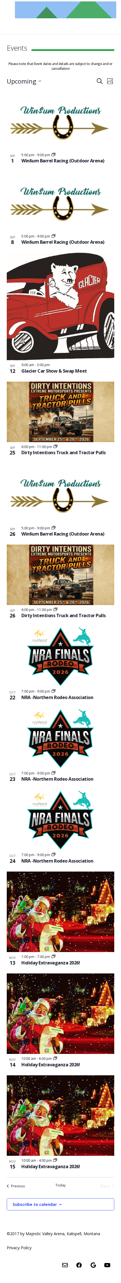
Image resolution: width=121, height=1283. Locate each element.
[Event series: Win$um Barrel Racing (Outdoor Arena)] (53, 155)
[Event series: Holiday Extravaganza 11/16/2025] (53, 956)
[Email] (65, 1265)
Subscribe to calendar (35, 1204)
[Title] (65, 10)
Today (60, 1185)
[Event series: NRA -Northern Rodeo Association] (53, 691)
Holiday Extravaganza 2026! (50, 963)
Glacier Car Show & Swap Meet (54, 371)
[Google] (93, 1265)
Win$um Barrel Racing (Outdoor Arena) (62, 161)
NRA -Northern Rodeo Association (57, 697)
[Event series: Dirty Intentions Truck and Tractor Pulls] (55, 446)
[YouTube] (107, 1265)
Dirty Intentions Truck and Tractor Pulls (63, 452)
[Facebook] (79, 1265)
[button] (58, 22)
